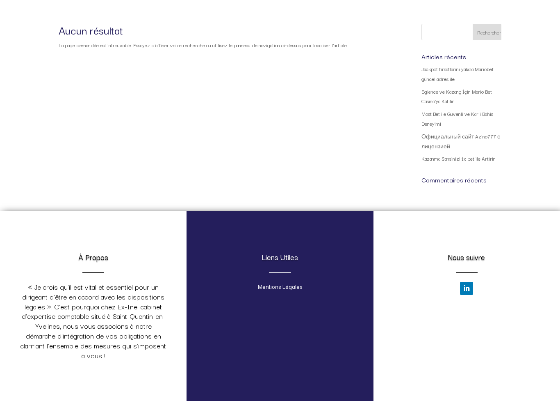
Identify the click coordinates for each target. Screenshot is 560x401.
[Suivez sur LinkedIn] (466, 288)
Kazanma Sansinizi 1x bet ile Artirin (458, 158)
